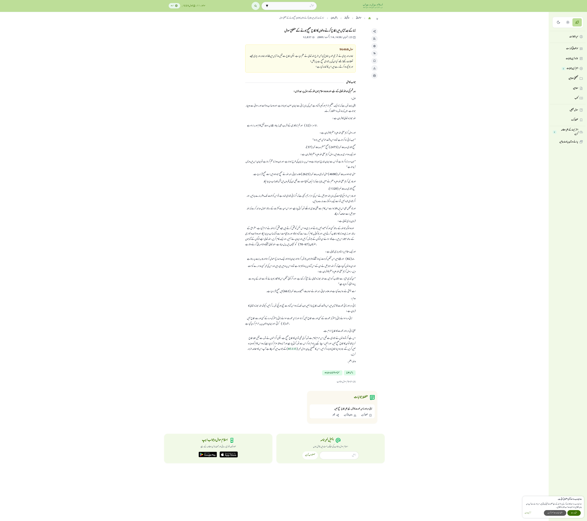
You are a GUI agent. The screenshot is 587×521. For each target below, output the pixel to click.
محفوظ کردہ (574, 120)
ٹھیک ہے (574, 513)
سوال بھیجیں (574, 110)
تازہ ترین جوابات (572, 58)
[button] (374, 31)
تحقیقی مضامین (573, 78)
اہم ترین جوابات (570, 68)
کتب (576, 98)
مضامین (575, 88)
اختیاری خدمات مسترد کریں (555, 513)
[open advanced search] (267, 6)
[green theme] (577, 22)
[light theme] (568, 22)
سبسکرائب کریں (310, 455)
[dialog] (553, 507)
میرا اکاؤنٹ (573, 36)
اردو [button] (172, 6)
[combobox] (292, 6)
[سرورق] (369, 18)
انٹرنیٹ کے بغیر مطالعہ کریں (566, 132)
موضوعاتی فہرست (572, 48)
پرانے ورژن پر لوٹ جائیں (568, 142)
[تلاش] (256, 6)
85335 (292, 349)
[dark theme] (558, 22)
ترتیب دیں (528, 513)
